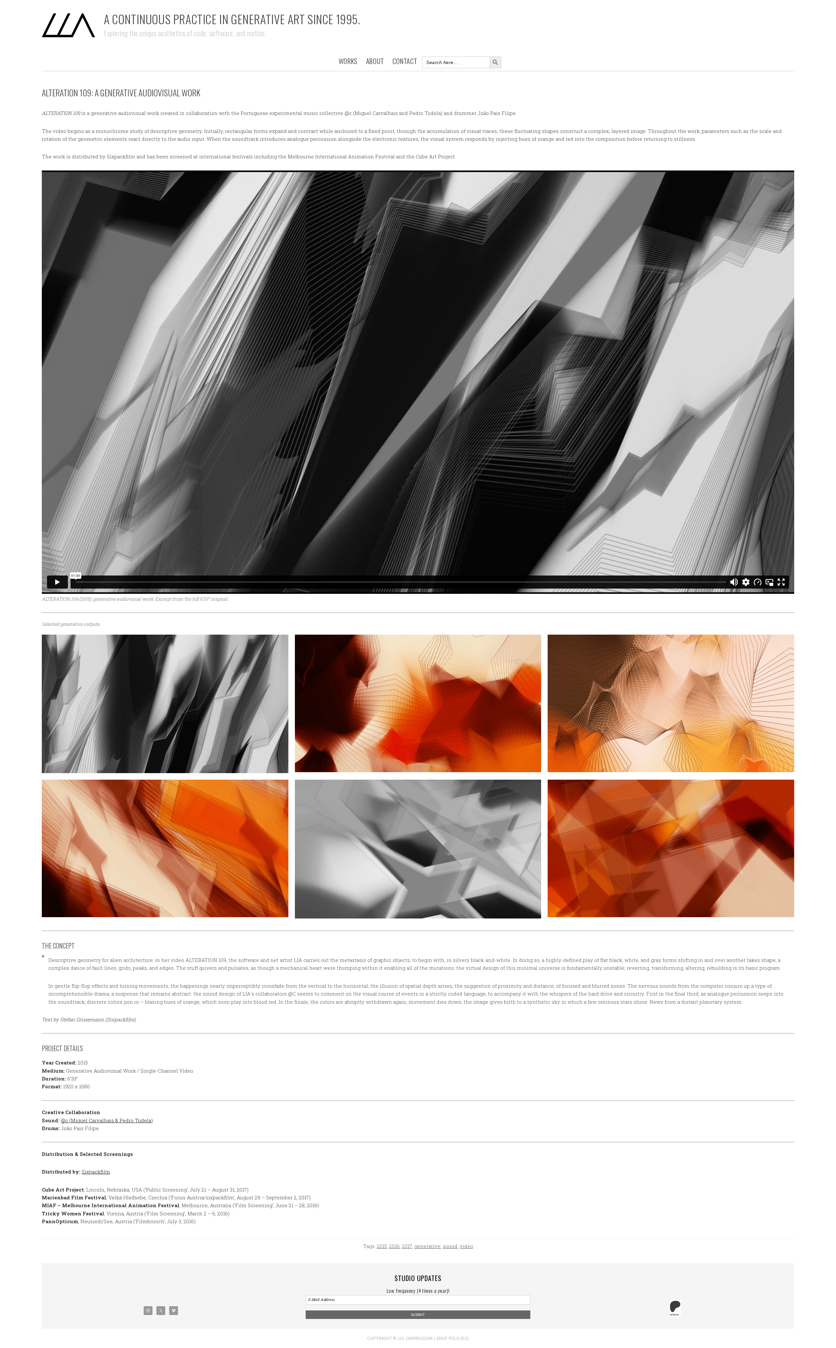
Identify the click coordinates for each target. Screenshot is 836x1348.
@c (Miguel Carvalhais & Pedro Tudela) (107, 1120)
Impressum (420, 1338)
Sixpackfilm (96, 1171)
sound (450, 1246)
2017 (407, 1246)
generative (427, 1246)
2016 (394, 1246)
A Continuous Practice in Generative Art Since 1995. (232, 18)
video (466, 1246)
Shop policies (452, 1338)
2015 (382, 1246)
